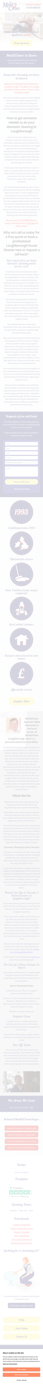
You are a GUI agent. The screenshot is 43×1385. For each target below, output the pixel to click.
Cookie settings (21, 1380)
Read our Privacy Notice (10, 1364)
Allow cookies (21, 1369)
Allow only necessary (21, 1375)
